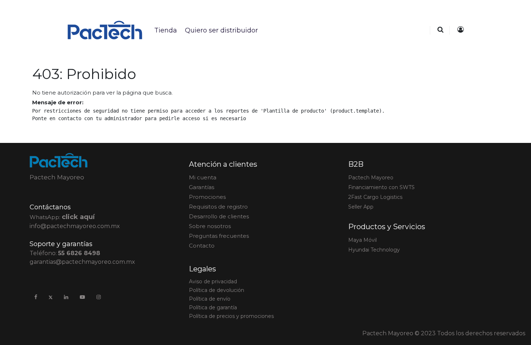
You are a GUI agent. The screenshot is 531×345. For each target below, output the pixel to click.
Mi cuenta (202, 177)
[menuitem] (165, 30)
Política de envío (209, 299)
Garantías (201, 187)
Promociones (207, 196)
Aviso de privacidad (213, 281)
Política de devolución (216, 290)
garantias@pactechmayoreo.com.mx (82, 261)
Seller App (361, 207)
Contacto (202, 245)
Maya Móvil (362, 240)
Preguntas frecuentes (219, 235)
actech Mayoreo (370, 177)
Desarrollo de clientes (219, 216)
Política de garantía (213, 307)
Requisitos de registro (218, 206)
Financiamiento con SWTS (381, 187)
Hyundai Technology (374, 249)
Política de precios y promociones (231, 316)
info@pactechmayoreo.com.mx (75, 226)
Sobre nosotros (210, 226)
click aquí (78, 217)
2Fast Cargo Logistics (375, 197)
